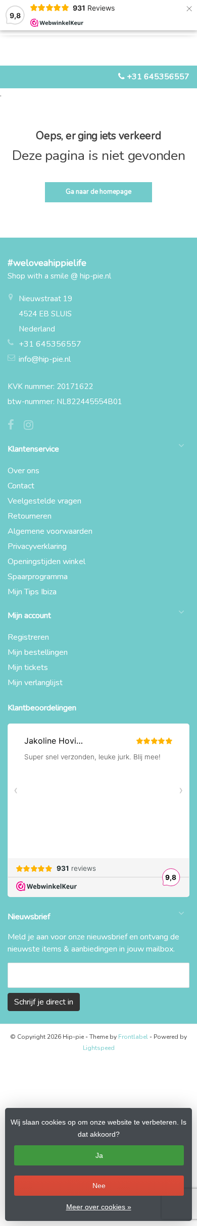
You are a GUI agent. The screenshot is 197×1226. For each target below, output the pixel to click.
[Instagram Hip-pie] (32, 426)
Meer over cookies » (98, 1207)
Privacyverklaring (37, 546)
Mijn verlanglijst (35, 682)
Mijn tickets (28, 667)
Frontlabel (133, 1037)
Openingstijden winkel (46, 561)
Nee (99, 1186)
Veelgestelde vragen (44, 501)
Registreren (28, 637)
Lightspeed (99, 1048)
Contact (21, 485)
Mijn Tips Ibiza (32, 591)
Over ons (23, 470)
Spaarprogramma (38, 576)
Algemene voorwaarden (50, 531)
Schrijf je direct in (43, 1002)
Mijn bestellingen (38, 652)
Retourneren (30, 516)
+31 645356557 (158, 76)
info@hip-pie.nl (45, 359)
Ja (99, 1155)
